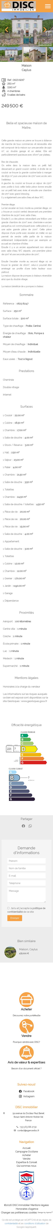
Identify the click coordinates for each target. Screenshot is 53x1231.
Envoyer (14, 918)
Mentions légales (39, 1205)
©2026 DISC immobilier (17, 1205)
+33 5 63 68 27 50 (28, 1127)
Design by (45, 1212)
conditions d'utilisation (34, 1223)
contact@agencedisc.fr (28, 1130)
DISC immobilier (26, 1107)
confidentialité (11, 1223)
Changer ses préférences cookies (19, 1212)
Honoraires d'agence (27, 1208)
